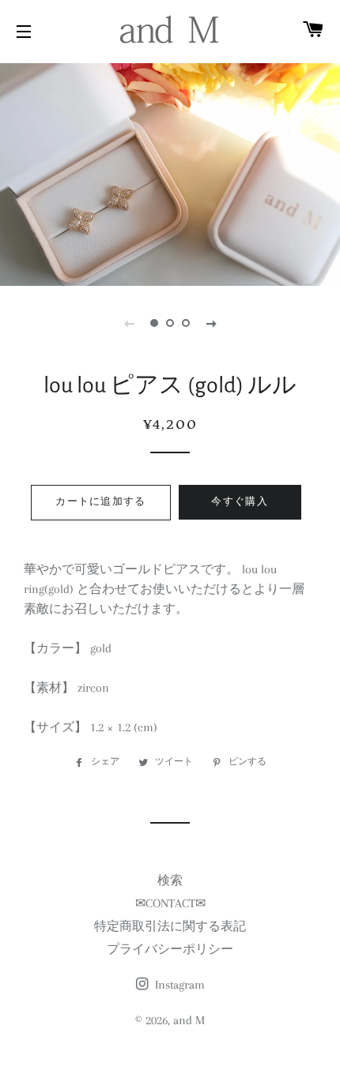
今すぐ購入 (239, 502)
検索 (170, 880)
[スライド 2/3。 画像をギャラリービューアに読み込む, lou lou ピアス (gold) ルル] (170, 323)
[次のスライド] (211, 323)
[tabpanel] (170, 172)
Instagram (178, 985)
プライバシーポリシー (170, 949)
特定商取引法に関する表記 (170, 926)
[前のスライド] (128, 323)
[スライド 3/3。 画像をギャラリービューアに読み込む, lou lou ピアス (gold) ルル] (186, 323)
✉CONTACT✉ (170, 903)
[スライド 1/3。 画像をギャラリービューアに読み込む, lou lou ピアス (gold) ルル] (154, 323)
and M (189, 1020)
